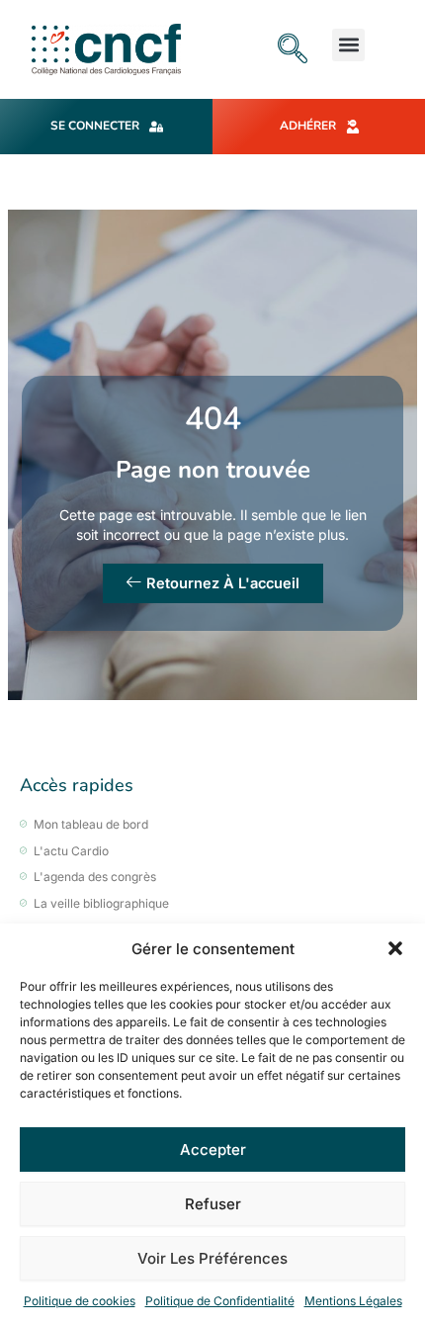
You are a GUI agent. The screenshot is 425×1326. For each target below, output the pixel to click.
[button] (395, 948)
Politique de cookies (79, 1300)
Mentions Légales (353, 1300)
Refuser (213, 1203)
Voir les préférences (212, 1258)
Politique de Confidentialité (220, 1300)
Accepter (213, 1149)
